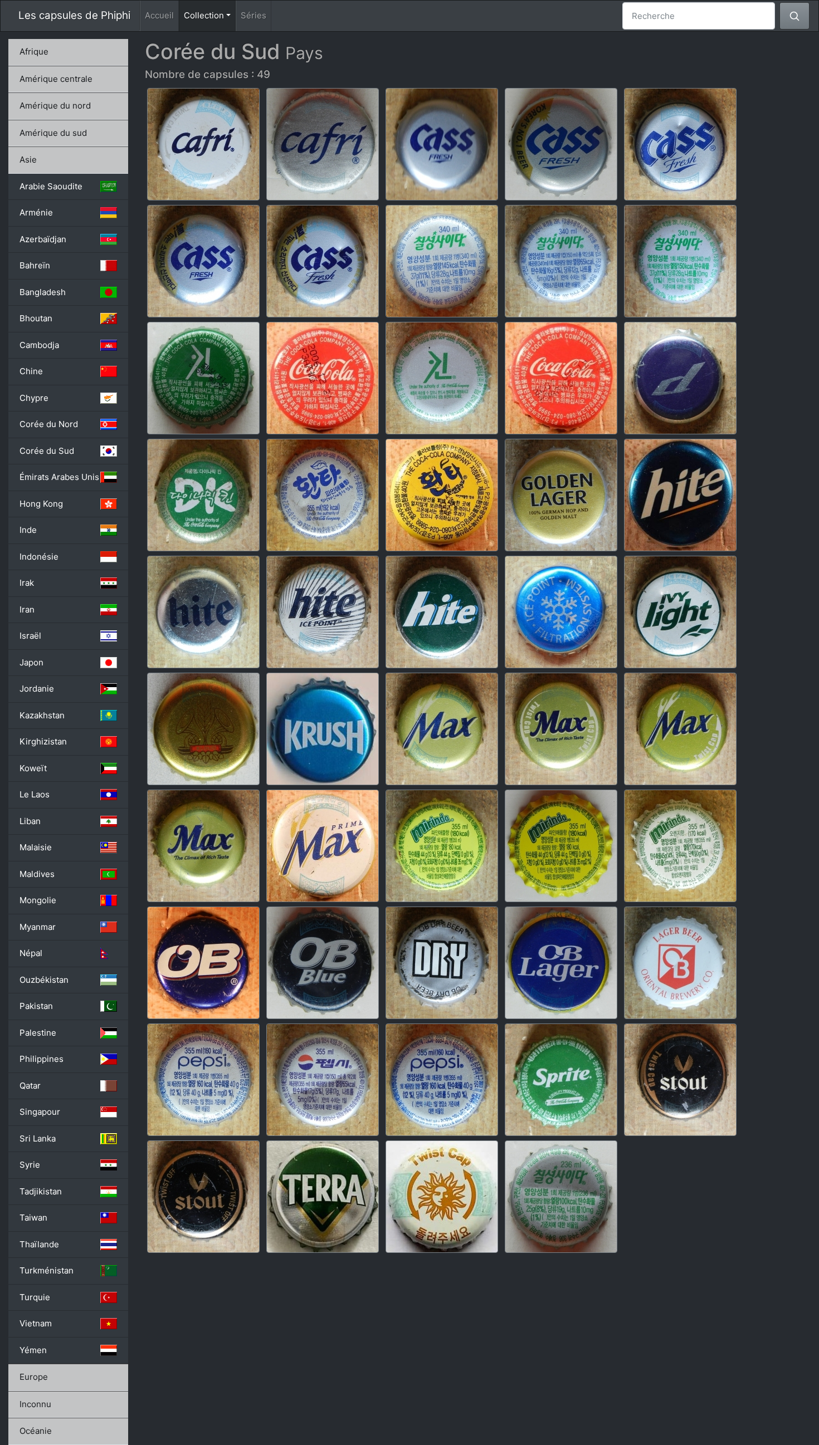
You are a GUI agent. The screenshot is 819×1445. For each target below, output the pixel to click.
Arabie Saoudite (51, 186)
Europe (34, 1376)
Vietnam (36, 1323)
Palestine (38, 1032)
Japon (31, 662)
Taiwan (33, 1217)
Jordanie (37, 688)
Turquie (35, 1297)
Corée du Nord (49, 424)
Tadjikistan (41, 1191)
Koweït (33, 768)
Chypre (34, 398)
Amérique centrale (56, 79)
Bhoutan (36, 318)
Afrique (34, 51)
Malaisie (36, 847)
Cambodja (39, 345)
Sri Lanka (38, 1138)
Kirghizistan (43, 741)
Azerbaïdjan (43, 239)
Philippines (42, 1059)
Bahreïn (35, 265)
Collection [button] (210, 15)
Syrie (30, 1164)
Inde (28, 530)
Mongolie (38, 900)
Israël (30, 635)
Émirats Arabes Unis (59, 477)
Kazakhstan (42, 715)
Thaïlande (39, 1244)
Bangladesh (43, 292)
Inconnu (35, 1404)
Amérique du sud (53, 133)
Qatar (30, 1085)
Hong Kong (41, 503)
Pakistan (36, 1006)
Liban (30, 821)
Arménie (36, 212)
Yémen (33, 1350)
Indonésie (39, 556)
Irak (27, 582)
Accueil (159, 15)
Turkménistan (47, 1270)
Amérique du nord (55, 105)
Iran (27, 609)
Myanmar (38, 927)
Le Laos (35, 794)
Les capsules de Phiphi (74, 15)
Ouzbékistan (44, 979)
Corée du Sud (47, 450)
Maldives (37, 874)
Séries (253, 15)
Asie (28, 159)
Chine (31, 371)
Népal (31, 953)
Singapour (40, 1111)
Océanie (36, 1431)
